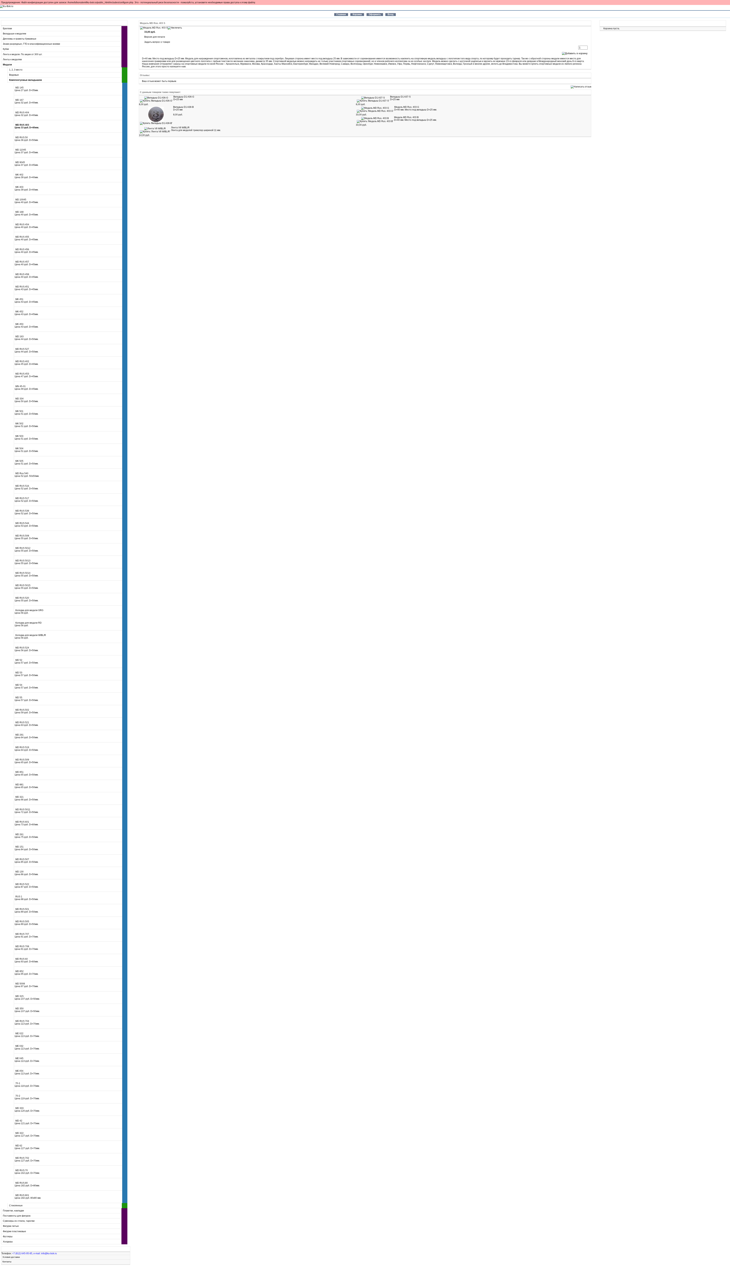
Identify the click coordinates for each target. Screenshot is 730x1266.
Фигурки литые (11, 1226)
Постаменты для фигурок (16, 1215)
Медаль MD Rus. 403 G (406, 107)
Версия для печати (154, 37)
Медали (7, 64)
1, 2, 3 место (15, 69)
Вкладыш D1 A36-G (183, 96)
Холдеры (8, 1241)
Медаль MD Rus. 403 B (406, 117)
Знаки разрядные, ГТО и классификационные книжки (31, 44)
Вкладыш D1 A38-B (183, 107)
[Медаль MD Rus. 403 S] (161, 27)
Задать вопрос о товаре (157, 42)
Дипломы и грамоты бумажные (19, 38)
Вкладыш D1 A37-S (400, 96)
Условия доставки (11, 1257)
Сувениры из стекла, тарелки (19, 1221)
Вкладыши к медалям (14, 33)
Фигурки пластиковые (14, 1231)
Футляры (8, 1236)
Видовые (14, 75)
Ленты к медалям (12, 59)
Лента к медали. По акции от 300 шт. (22, 54)
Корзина (609, 22)
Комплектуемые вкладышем (25, 80)
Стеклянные (16, 1205)
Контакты (6, 1261)
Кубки (6, 49)
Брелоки (7, 28)
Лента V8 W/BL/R (180, 127)
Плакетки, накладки (13, 1210)
